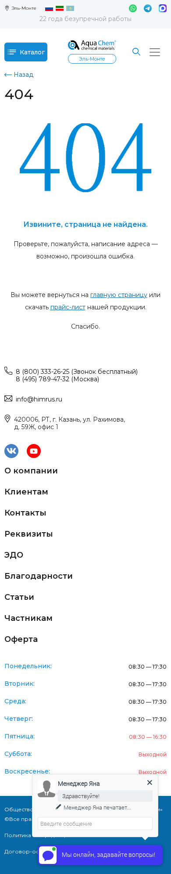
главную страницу (118, 295)
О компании (31, 471)
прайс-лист (68, 307)
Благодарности (38, 576)
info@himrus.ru (39, 399)
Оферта (21, 639)
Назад (23, 75)
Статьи (19, 597)
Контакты (25, 513)
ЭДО (13, 555)
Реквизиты (28, 534)
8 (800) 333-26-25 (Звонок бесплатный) (77, 372)
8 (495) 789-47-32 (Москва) (57, 379)
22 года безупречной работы (85, 19)
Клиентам (26, 492)
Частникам (28, 618)
